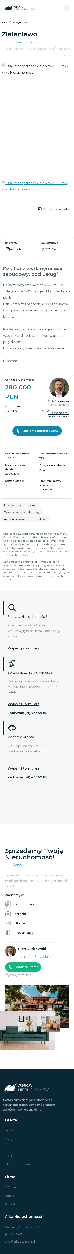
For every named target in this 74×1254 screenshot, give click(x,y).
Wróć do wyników (15, 22)
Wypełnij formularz (23, 648)
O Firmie (10, 1187)
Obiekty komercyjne (18, 1164)
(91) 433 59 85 (14, 1234)
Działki (9, 1147)
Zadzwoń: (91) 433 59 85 (27, 713)
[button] (67, 8)
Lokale (9, 1156)
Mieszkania (12, 1130)
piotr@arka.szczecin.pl (54, 410)
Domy (9, 1139)
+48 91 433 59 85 (59, 416)
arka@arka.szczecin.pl (20, 1241)
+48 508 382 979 (58, 413)
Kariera (9, 1195)
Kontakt (10, 1204)
